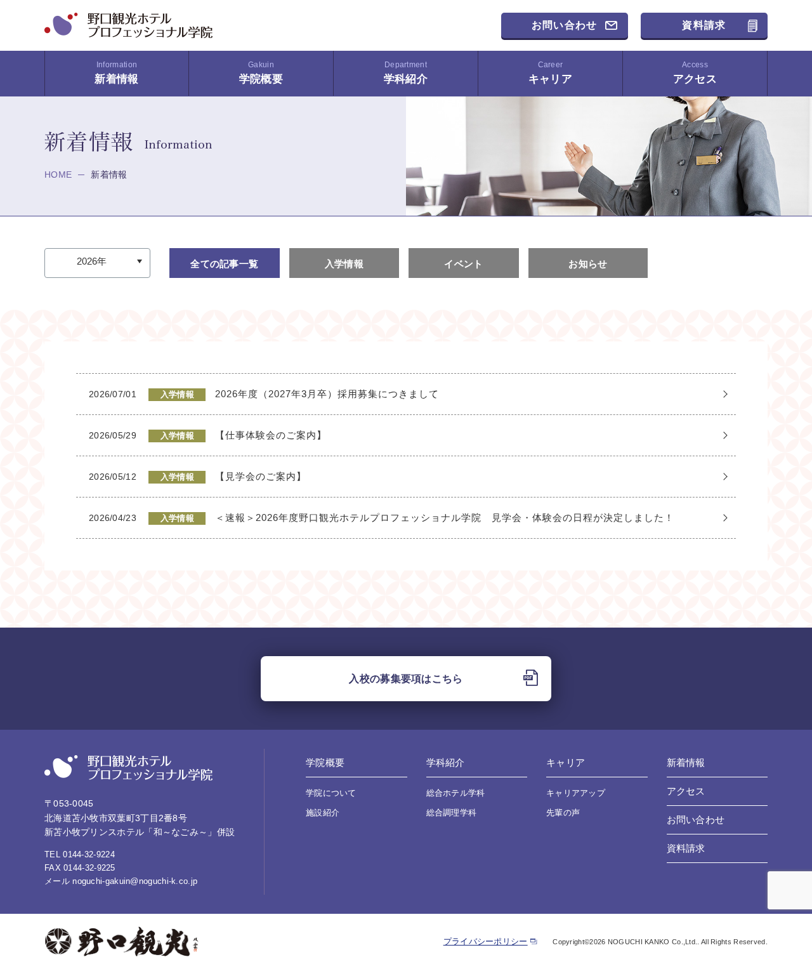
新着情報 (116, 72)
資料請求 (704, 25)
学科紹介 (406, 72)
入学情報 (344, 263)
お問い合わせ (565, 25)
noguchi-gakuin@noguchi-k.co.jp (134, 881)
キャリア (550, 72)
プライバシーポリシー (485, 941)
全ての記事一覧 (224, 263)
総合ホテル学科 (455, 793)
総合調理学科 (451, 812)
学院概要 (261, 72)
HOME (58, 174)
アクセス (695, 72)
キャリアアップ (575, 793)
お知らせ (587, 263)
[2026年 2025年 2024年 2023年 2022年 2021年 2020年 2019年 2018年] (97, 261)
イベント (463, 263)
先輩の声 (563, 812)
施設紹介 (322, 812)
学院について (331, 793)
